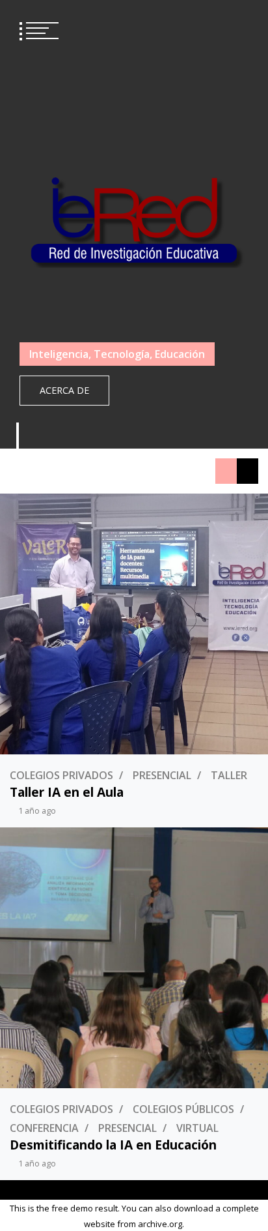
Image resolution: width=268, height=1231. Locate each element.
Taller (229, 775)
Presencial (162, 775)
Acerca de (64, 390)
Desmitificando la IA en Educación (113, 1144)
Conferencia (44, 1128)
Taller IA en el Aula (67, 792)
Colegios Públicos (183, 1109)
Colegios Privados (61, 775)
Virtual (197, 1128)
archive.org (160, 1224)
